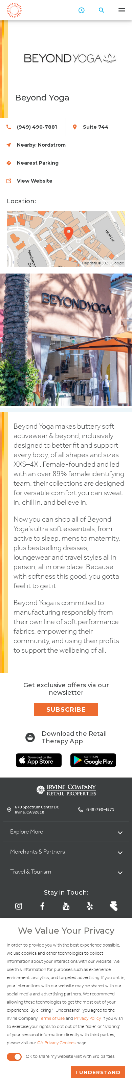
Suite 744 (96, 127)
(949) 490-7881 (37, 127)
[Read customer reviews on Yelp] (89, 906)
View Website (34, 181)
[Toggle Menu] (122, 10)
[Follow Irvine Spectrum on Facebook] (42, 906)
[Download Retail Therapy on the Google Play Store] (93, 765)
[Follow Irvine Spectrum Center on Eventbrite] (113, 906)
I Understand (97, 1072)
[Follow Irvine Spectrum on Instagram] (18, 906)
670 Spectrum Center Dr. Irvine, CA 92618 (37, 809)
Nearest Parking (38, 163)
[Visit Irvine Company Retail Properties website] (66, 794)
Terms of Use (52, 1018)
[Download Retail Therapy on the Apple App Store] (39, 765)
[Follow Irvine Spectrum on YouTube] (66, 906)
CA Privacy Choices (56, 1043)
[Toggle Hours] (81, 10)
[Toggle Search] (101, 10)
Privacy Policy (87, 1018)
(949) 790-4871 (100, 809)
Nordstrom (52, 145)
